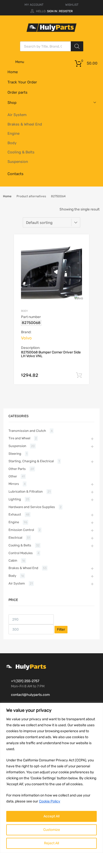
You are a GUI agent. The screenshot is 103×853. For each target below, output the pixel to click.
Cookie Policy (49, 801)
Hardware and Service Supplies (31, 507)
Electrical (15, 537)
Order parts (18, 92)
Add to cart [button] (79, 375)
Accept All (52, 816)
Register (66, 11)
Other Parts (17, 469)
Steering (14, 454)
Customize (51, 830)
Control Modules (20, 553)
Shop (12, 102)
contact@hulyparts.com (30, 695)
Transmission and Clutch (27, 431)
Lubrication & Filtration (25, 491)
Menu (19, 62)
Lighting (14, 499)
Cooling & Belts (21, 152)
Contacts (16, 174)
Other (12, 476)
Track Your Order (22, 82)
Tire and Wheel (19, 438)
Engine (14, 133)
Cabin (12, 560)
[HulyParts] (51, 30)
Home (13, 72)
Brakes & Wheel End (25, 124)
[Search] (77, 46)
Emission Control (21, 530)
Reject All (51, 843)
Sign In (52, 11)
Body (12, 143)
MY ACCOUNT (34, 4)
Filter (61, 629)
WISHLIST (71, 4)
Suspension (18, 161)
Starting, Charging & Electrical (31, 461)
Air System (17, 115)
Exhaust (14, 514)
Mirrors (13, 484)
